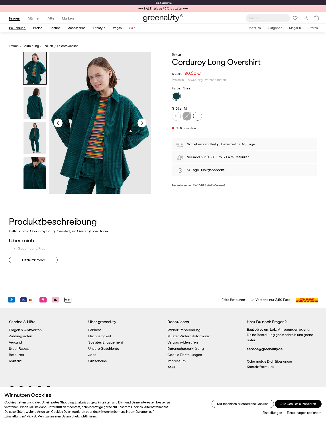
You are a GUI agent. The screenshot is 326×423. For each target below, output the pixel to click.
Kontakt (15, 361)
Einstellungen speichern (304, 413)
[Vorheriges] (58, 123)
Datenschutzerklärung (185, 348)
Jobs (92, 354)
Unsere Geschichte (103, 348)
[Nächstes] (141, 123)
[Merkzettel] (295, 18)
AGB (171, 367)
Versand (193, 157)
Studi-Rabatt (19, 348)
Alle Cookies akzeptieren (298, 404)
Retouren (16, 354)
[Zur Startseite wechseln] (163, 18)
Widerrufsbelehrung (183, 330)
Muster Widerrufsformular (188, 336)
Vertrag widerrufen (182, 342)
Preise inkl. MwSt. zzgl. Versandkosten (199, 80)
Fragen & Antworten (25, 330)
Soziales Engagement (105, 342)
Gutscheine (97, 361)
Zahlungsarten (20, 336)
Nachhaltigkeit (99, 336)
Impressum (176, 361)
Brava (176, 54)
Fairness (95, 330)
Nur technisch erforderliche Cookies (242, 404)
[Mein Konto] (305, 18)
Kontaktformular (260, 366)
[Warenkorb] (316, 18)
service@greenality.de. (265, 349)
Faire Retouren (237, 157)
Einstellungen (272, 413)
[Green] (176, 96)
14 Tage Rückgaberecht (205, 170)
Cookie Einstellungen (184, 354)
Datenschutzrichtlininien (79, 416)
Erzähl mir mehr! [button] (33, 260)
